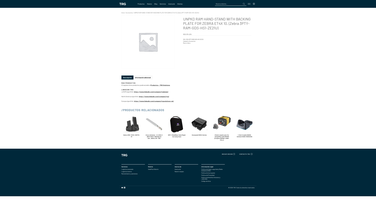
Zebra (188, 43)
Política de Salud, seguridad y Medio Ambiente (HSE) (212, 170)
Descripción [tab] (127, 77)
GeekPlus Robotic (153, 169)
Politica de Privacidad (207, 175)
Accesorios (129, 13)
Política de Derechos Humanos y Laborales (210, 178)
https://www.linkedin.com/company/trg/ (154, 96)
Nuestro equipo (179, 171)
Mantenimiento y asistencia (129, 174)
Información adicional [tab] (143, 77)
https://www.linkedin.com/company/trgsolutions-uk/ (154, 101)
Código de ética (206, 181)
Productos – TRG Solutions (160, 85)
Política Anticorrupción (208, 173)
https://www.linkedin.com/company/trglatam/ (151, 92)
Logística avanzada (127, 169)
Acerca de (178, 169)
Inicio (123, 13)
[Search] (243, 4)
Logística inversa (126, 171)
